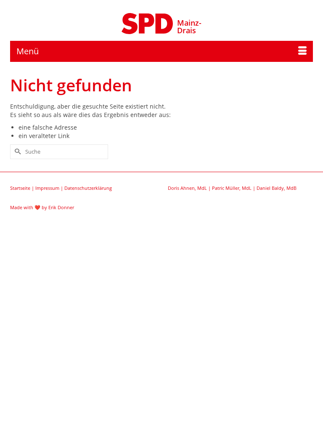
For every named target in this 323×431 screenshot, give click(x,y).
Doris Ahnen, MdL (187, 188)
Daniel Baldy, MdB (277, 188)
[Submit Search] (16, 151)
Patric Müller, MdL (232, 188)
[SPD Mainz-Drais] (147, 22)
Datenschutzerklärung (88, 188)
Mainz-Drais (189, 26)
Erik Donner (61, 207)
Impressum (47, 188)
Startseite (20, 188)
